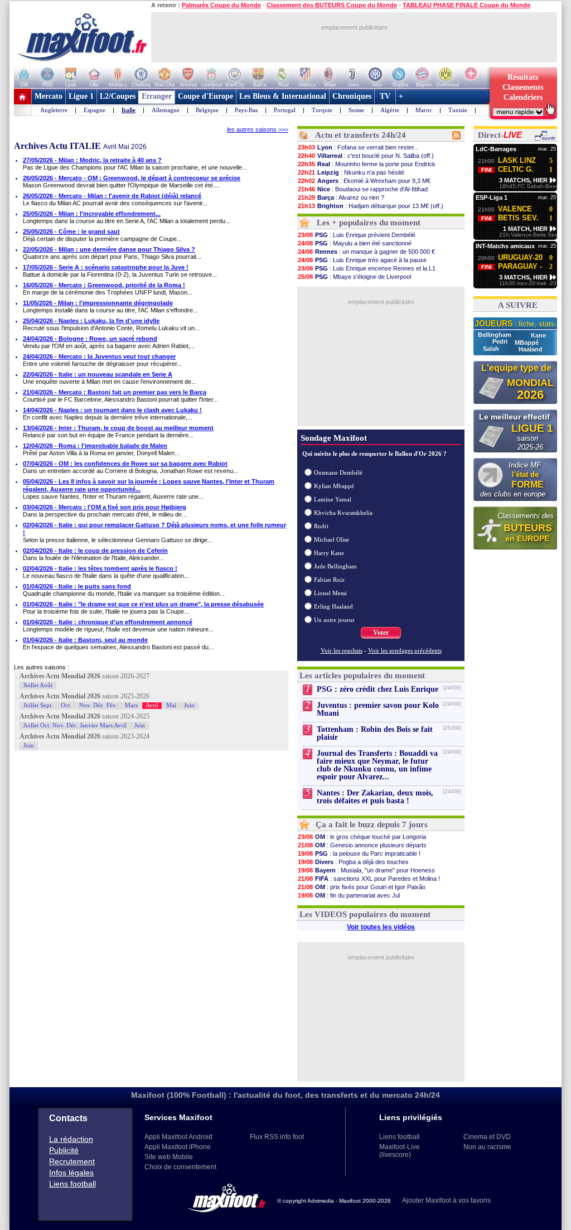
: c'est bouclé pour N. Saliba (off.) (366, 155)
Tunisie (457, 110)
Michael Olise (331, 539)
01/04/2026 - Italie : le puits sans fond (77, 586)
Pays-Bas (246, 110)
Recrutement (72, 1161)
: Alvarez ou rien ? (341, 197)
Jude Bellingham (335, 566)
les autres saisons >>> (257, 129)
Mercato (48, 96)
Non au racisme (487, 1147)
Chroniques (351, 96)
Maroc (423, 110)
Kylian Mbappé (334, 486)
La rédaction (71, 1139)
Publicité (64, 1150)
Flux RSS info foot (277, 1137)
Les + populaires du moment (368, 222)
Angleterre (53, 110)
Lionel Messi (330, 593)
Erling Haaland (333, 606)
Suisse (356, 110)
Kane (538, 335)
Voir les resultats (341, 650)
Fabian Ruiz (329, 579)
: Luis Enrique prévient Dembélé (356, 234)
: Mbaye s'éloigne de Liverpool (354, 276)
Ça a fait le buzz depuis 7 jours (372, 824)
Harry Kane (329, 552)
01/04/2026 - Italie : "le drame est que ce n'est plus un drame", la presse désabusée (143, 604)
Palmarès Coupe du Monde (221, 5)
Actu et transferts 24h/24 (360, 135)
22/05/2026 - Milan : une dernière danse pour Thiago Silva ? (109, 249)
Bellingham (495, 334)
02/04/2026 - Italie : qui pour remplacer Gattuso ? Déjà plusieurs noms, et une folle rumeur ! (154, 529)
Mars (131, 705)
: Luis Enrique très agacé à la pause (362, 260)
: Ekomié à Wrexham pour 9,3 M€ (364, 180)
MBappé (527, 342)
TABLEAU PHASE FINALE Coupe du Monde (466, 5)
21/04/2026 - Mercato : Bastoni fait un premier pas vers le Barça (114, 392)
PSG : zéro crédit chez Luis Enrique (377, 689)
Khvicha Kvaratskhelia (343, 512)
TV (385, 96)
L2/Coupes (118, 96)
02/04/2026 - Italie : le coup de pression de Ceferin (95, 550)
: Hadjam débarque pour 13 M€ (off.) (370, 205)
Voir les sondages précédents (405, 650)
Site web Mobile (168, 1157)
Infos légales (71, 1172)
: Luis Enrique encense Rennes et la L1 (366, 268)
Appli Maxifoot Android (178, 1137)
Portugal (285, 110)
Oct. (66, 705)
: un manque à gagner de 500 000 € (366, 251)
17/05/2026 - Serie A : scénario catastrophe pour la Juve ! (105, 267)
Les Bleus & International (282, 96)
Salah (492, 348)
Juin (189, 705)
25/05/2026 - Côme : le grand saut (71, 231)
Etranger (157, 96)
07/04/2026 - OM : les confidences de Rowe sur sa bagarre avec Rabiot (125, 463)
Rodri (321, 526)
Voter (381, 632)
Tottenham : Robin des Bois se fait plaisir (375, 733)
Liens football (72, 1183)
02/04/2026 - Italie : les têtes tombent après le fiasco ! (100, 568)
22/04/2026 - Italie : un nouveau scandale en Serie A (97, 374)
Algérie (389, 110)
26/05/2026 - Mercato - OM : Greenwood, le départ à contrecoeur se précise (131, 178)
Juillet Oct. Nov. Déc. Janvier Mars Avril (75, 725)
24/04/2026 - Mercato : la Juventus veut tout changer (99, 356)
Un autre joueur (334, 619)
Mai (171, 705)
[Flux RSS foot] (456, 137)
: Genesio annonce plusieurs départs (362, 845)
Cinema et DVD (487, 1137)
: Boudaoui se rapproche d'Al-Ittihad (363, 189)
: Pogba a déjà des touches (353, 861)
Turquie (322, 110)
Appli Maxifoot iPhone (177, 1147)
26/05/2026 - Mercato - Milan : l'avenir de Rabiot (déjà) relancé (112, 195)
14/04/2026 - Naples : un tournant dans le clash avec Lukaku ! (112, 410)
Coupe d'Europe (205, 96)
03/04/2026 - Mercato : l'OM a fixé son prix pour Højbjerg (104, 507)
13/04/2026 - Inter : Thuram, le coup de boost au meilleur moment (118, 428)
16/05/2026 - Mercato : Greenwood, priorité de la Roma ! (104, 285)
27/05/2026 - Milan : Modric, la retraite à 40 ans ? (92, 160)
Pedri (500, 341)
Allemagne (166, 110)
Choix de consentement (180, 1167)
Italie (129, 110)
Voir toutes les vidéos (381, 927)
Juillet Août (37, 685)
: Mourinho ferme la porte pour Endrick (366, 164)
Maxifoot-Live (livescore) (399, 1151)
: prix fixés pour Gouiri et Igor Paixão (361, 887)
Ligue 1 (81, 96)
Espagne (94, 110)
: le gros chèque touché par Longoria (362, 836)
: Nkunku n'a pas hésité (351, 172)
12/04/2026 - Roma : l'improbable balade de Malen (95, 445)
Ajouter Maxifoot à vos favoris (446, 1200)
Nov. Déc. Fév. (98, 705)
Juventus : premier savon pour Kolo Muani (378, 709)
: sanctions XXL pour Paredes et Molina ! (369, 878)
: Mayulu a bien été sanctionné (355, 243)
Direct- (500, 135)
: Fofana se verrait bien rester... (358, 147)
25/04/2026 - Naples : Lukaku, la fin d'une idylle (91, 320)
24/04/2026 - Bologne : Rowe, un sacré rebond (90, 338)
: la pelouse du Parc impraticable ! (359, 853)
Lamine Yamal (332, 499)
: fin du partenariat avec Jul (349, 895)
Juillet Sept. (38, 705)
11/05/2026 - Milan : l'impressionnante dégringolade (98, 303)
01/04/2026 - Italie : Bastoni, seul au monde (85, 639)
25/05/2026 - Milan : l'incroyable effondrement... (92, 213)
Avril (152, 705)
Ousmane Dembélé (338, 472)
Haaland (531, 349)
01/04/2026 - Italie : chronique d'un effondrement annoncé (107, 622)
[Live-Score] (545, 139)
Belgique (207, 110)
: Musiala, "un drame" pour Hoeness (366, 870)
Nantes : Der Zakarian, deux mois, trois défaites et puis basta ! (375, 797)
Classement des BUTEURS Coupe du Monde (332, 5)
